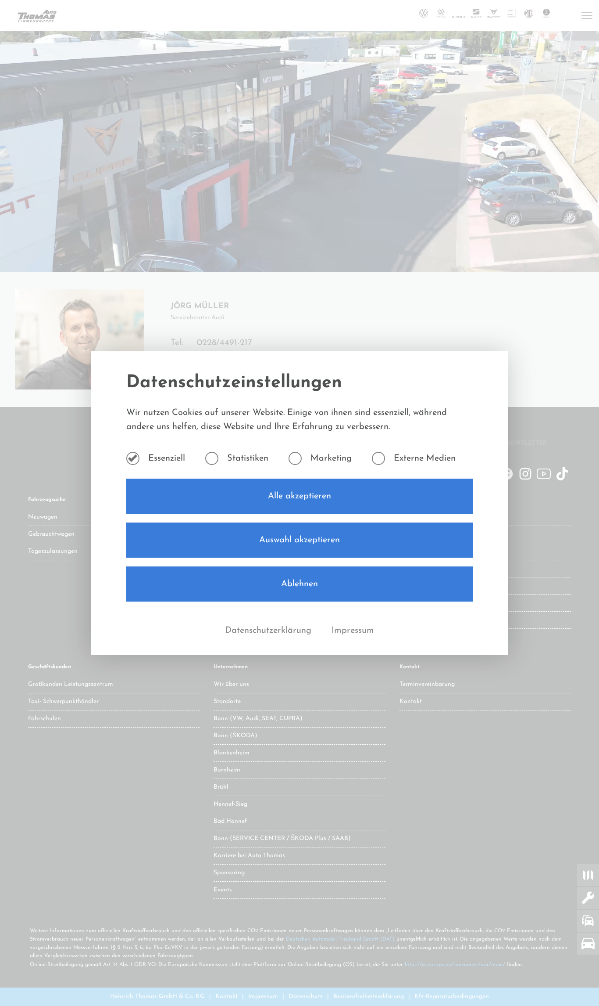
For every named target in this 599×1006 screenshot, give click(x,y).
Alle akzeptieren (299, 496)
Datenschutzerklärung (269, 630)
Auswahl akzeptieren (299, 540)
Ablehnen (299, 584)
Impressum (353, 630)
